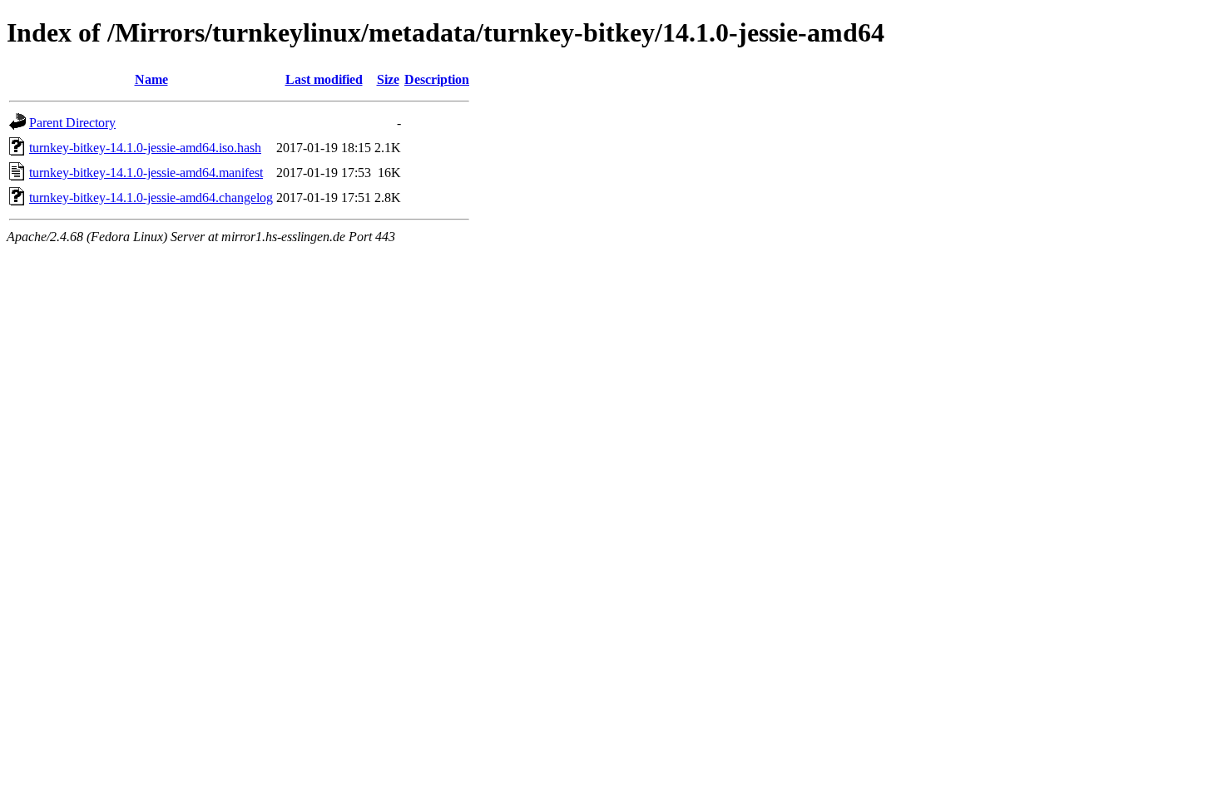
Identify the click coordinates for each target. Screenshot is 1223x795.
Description (436, 79)
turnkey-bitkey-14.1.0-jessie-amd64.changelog (151, 197)
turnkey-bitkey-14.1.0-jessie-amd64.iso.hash (145, 148)
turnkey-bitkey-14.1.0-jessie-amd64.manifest (146, 172)
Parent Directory (72, 123)
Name (151, 79)
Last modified (324, 79)
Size (388, 79)
